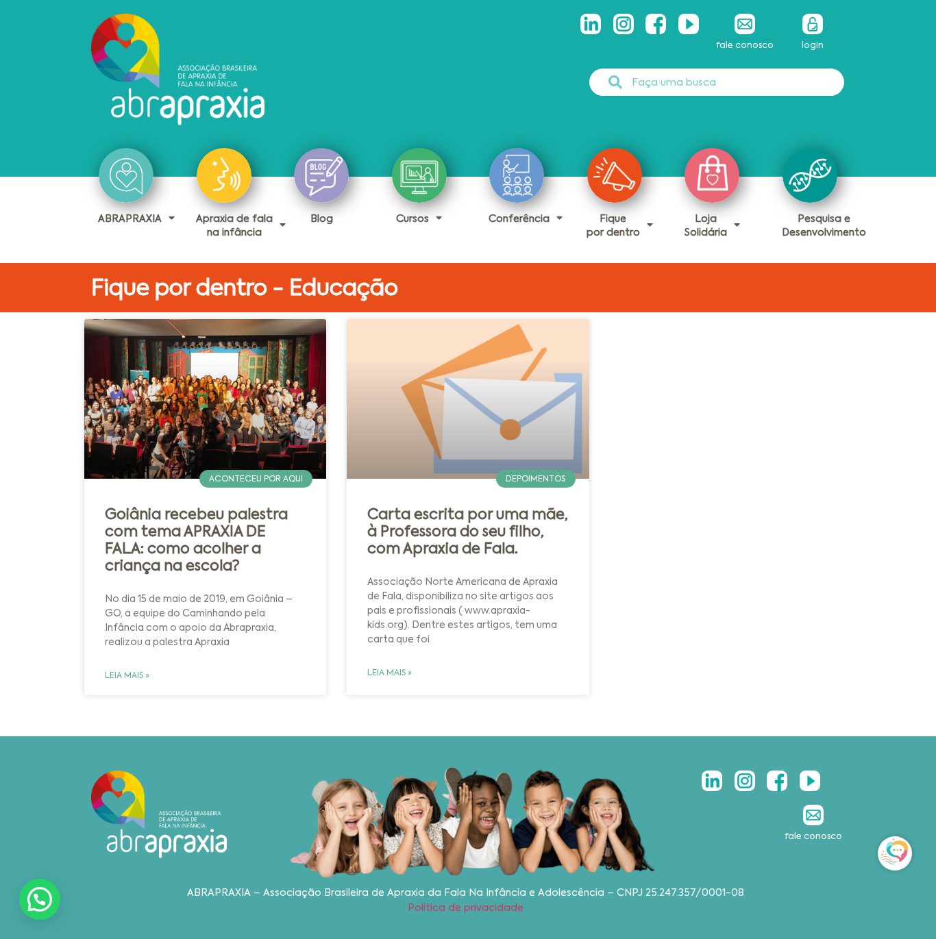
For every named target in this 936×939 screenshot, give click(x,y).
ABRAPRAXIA (130, 218)
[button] (39, 899)
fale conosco (745, 45)
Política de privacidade (466, 907)
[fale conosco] (745, 24)
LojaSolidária (706, 225)
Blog (321, 218)
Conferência (519, 218)
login (813, 45)
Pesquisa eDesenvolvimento (824, 225)
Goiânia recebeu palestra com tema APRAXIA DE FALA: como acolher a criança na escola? (196, 540)
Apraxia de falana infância (234, 225)
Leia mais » (127, 675)
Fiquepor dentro (613, 225)
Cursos (412, 218)
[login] (812, 24)
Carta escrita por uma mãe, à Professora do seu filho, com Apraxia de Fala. (467, 531)
